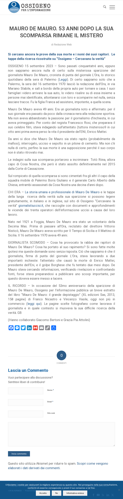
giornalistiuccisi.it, (31, 206)
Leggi (63, 79)
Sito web (51, 413)
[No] (119, 489)
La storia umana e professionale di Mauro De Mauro (62, 192)
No (56, 493)
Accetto (43, 493)
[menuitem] (103, 7)
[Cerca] (103, 7)
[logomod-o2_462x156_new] (29, 7)
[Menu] (110, 7)
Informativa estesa (75, 493)
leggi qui (33, 304)
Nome (50, 390)
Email (50, 401)
